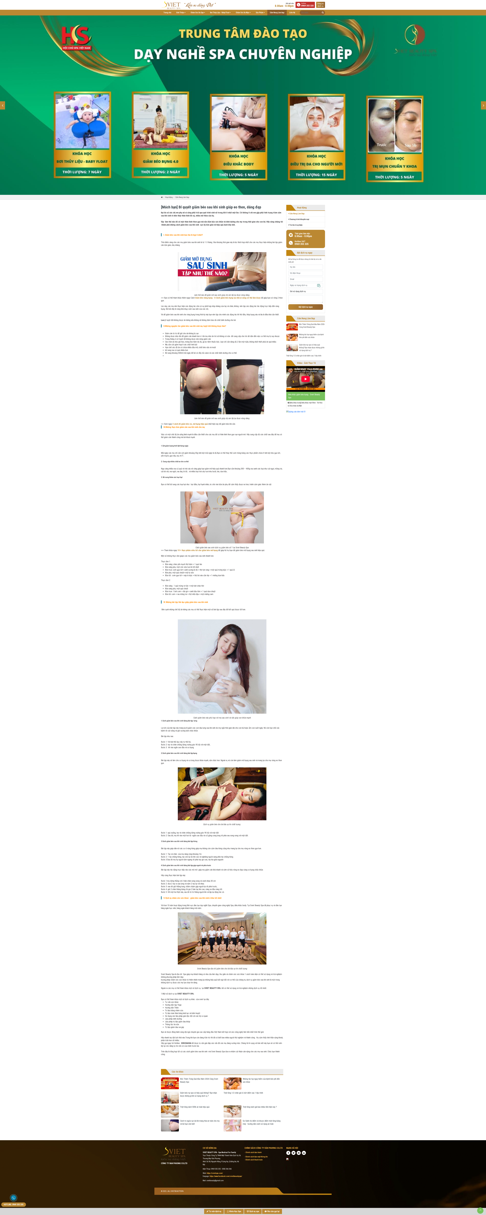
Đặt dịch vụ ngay (306, 307)
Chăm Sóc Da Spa (197, 13)
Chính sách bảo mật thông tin (256, 1157)
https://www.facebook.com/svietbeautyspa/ (226, 1176)
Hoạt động (169, 197)
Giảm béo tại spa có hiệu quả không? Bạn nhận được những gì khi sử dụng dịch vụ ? (311, 347)
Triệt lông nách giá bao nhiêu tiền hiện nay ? (260, 1107)
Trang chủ (167, 13)
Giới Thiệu (180, 13)
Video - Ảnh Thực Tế (306, 363)
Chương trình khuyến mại (299, 219)
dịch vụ (320, 4)
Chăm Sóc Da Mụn (243, 13)
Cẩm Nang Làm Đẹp (277, 13)
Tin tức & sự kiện (295, 225)
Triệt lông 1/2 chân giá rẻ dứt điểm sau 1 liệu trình (243, 1093)
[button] (2, 105)
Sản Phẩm (260, 13)
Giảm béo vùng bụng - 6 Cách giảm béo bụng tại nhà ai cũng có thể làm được (228, 298)
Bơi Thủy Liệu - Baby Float (220, 13)
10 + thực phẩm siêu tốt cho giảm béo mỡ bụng (198, 550)
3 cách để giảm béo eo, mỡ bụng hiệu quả (190, 424)
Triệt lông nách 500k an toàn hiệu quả (194, 1107)
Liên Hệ (292, 13)
